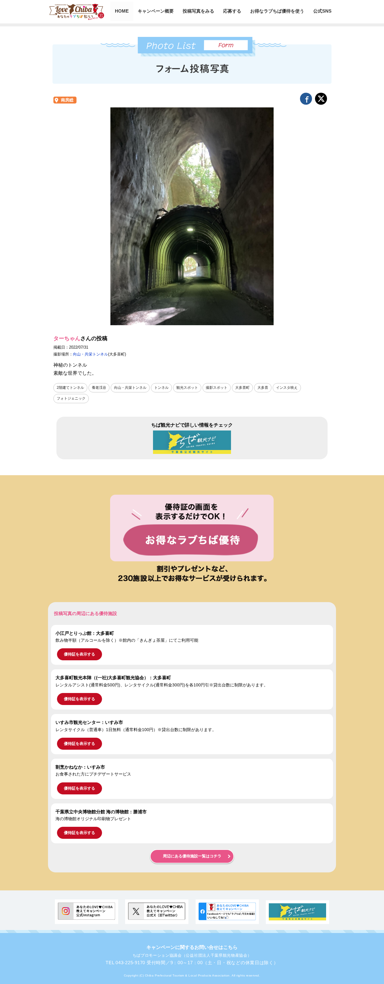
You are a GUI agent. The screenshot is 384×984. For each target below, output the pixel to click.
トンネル (161, 387)
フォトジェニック (71, 398)
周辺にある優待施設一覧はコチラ (192, 856)
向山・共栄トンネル (90, 354)
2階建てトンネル (70, 387)
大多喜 (262, 387)
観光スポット (187, 387)
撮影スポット (216, 387)
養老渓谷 (99, 387)
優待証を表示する (79, 654)
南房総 (67, 100)
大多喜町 (242, 387)
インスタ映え (287, 387)
